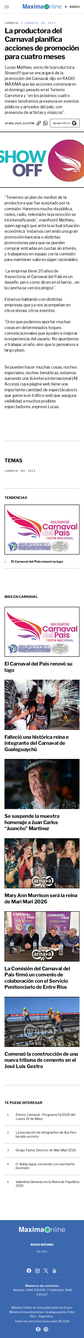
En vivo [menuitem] (42, 1251)
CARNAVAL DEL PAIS (39, 23)
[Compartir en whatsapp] (45, 123)
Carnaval (12, 23)
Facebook (29, 1270)
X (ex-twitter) (46, 1270)
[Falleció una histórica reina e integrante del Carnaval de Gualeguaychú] (42, 705)
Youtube (55, 1270)
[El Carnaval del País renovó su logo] (42, 529)
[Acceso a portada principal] (42, 6)
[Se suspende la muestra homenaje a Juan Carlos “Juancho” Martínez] (42, 784)
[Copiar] (39, 123)
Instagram (38, 1270)
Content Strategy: (38, 1329)
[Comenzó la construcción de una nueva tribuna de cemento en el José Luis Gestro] (42, 1022)
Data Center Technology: (46, 1329)
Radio (75, 7)
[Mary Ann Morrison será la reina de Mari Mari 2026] (42, 863)
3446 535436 (35, 1290)
